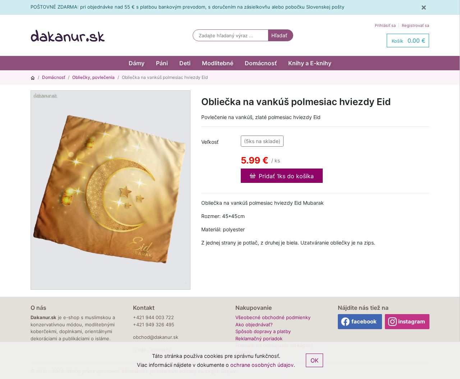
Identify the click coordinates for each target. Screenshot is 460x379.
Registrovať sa (415, 25)
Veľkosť (209, 142)
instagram (411, 321)
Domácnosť (261, 63)
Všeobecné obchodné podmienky (272, 317)
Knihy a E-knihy (309, 63)
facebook (364, 321)
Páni (162, 63)
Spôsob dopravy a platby (263, 331)
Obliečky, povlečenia (93, 77)
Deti (184, 63)
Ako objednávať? (254, 324)
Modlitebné (217, 63)
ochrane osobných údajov (262, 365)
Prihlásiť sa (385, 25)
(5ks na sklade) (262, 141)
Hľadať (279, 35)
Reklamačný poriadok (258, 338)
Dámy (136, 63)
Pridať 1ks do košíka (285, 176)
